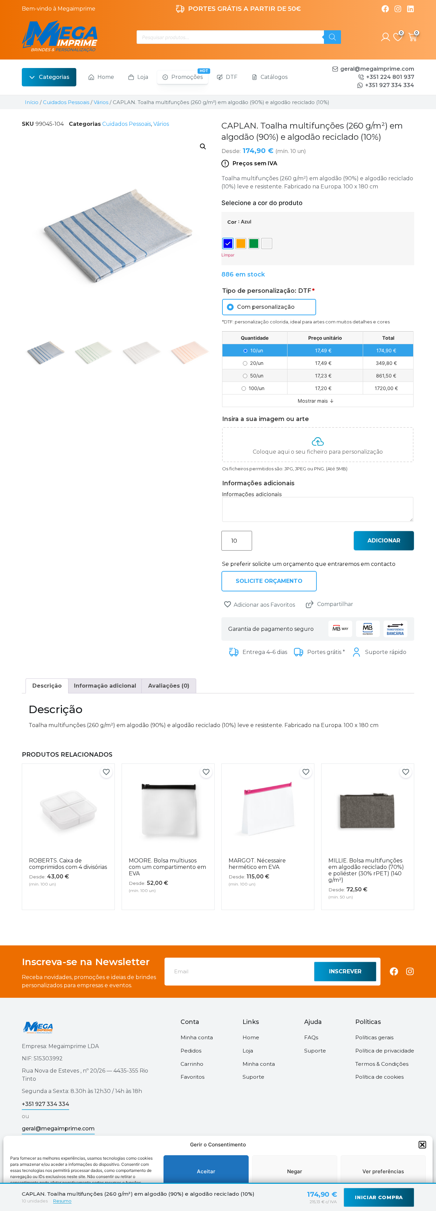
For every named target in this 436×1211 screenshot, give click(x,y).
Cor (232, 222)
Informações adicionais (252, 494)
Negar (294, 1171)
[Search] (332, 37)
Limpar (227, 254)
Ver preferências (383, 1171)
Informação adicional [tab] (105, 686)
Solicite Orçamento (269, 581)
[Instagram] (398, 9)
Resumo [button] (62, 1201)
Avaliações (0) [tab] (168, 686)
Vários (101, 102)
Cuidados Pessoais (66, 102)
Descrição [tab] (47, 686)
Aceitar (206, 1171)
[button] (422, 1144)
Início (31, 102)
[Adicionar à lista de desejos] (227, 604)
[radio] (228, 243)
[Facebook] (385, 9)
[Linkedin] (410, 9)
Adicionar (384, 540)
